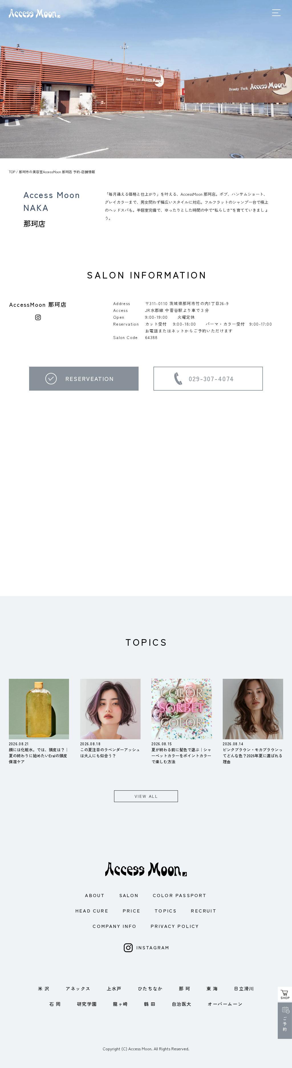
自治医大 (182, 1003)
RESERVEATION (89, 378)
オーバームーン (225, 1003)
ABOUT (95, 895)
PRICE (132, 910)
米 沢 (44, 988)
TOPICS (166, 910)
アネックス (78, 988)
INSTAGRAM (153, 947)
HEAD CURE (92, 910)
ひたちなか (150, 988)
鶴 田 (150, 1003)
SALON (129, 895)
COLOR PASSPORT (180, 895)
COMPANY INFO (114, 925)
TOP (12, 171)
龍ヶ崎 (120, 1003)
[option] (146, 79)
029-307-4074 (211, 378)
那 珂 (184, 988)
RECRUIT (203, 910)
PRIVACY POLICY (175, 925)
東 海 (212, 988)
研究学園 (87, 1003)
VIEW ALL (146, 796)
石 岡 (55, 1003)
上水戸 (114, 988)
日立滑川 (244, 988)
